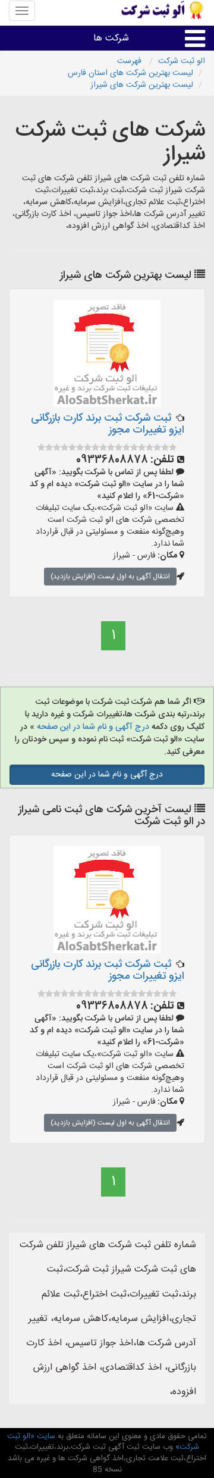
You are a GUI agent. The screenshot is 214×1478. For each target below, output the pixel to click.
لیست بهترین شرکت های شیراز (141, 85)
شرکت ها (111, 38)
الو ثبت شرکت (181, 61)
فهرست (130, 61)
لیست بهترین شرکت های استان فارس (130, 73)
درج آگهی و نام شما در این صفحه (93, 727)
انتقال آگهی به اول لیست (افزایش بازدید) (110, 577)
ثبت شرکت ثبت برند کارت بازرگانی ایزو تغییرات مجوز (107, 424)
